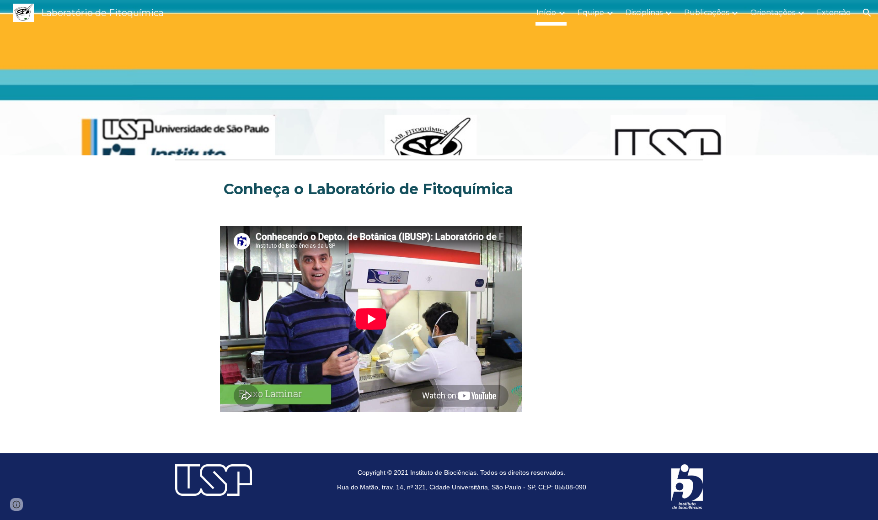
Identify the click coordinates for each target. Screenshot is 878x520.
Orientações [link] (772, 12)
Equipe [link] (591, 12)
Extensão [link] (834, 12)
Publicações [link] (706, 12)
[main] (461, 189)
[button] (867, 13)
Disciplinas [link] (644, 12)
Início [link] (546, 12)
